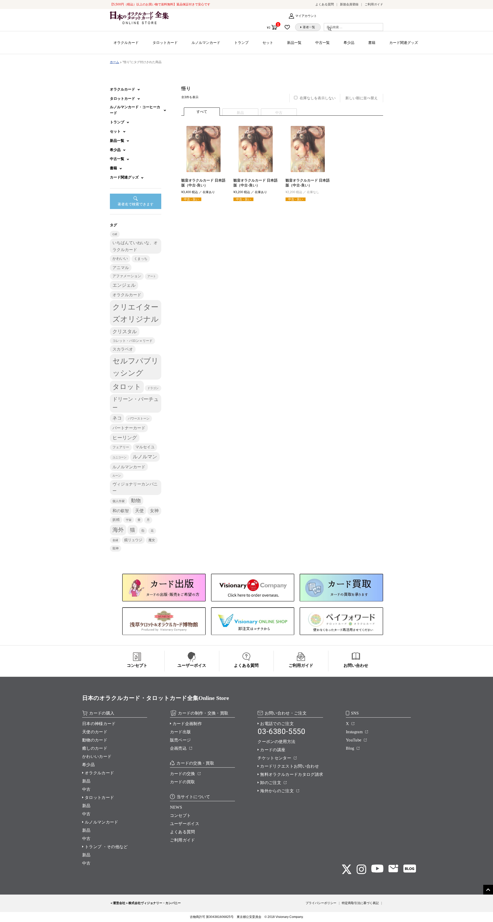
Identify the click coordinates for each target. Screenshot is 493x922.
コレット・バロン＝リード (132, 341)
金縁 (115, 540)
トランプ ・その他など (106, 847)
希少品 (349, 43)
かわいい (120, 258)
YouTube (353, 740)
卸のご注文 (270, 782)
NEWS (176, 807)
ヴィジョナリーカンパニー (135, 487)
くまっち (140, 259)
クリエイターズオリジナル (135, 313)
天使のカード (94, 732)
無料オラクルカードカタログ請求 (291, 774)
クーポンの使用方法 (276, 741)
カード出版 (180, 732)
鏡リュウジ (133, 540)
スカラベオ (122, 349)
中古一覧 (322, 43)
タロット (126, 387)
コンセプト (180, 815)
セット (267, 43)
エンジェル (124, 285)
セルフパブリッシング (135, 367)
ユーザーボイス (184, 823)
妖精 (116, 520)
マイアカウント (306, 16)
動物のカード (94, 740)
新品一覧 (294, 43)
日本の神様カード (99, 723)
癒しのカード (94, 748)
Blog (350, 748)
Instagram (354, 732)
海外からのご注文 (277, 791)
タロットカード (165, 43)
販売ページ (180, 740)
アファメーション (126, 276)
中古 (86, 789)
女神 (154, 510)
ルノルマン (145, 456)
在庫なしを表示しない (318, 98)
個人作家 (118, 501)
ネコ (117, 418)
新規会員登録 (349, 4)
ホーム (114, 62)
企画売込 (178, 748)
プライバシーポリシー (321, 903)
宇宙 (128, 519)
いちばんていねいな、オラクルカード (135, 246)
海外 (118, 530)
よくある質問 (324, 4)
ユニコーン (119, 457)
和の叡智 (120, 510)
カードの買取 (182, 782)
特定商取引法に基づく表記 (360, 903)
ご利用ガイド (374, 4)
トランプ (241, 43)
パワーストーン (138, 418)
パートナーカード (128, 427)
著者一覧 (309, 27)
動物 (136, 500)
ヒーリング (124, 437)
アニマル (120, 267)
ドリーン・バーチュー (135, 403)
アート (151, 276)
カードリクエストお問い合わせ (289, 766)
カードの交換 (182, 773)
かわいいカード (96, 756)
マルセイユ (145, 447)
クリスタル (124, 331)
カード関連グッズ (403, 43)
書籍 (371, 43)
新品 (86, 781)
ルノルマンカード (206, 43)
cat (114, 234)
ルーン (116, 475)
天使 (139, 510)
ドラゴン (153, 388)
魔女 (151, 540)
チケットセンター (274, 758)
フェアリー (120, 447)
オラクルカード (126, 43)
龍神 (115, 548)
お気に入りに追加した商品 (289, 27)
